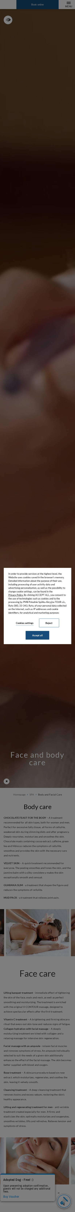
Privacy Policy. (15, 594)
